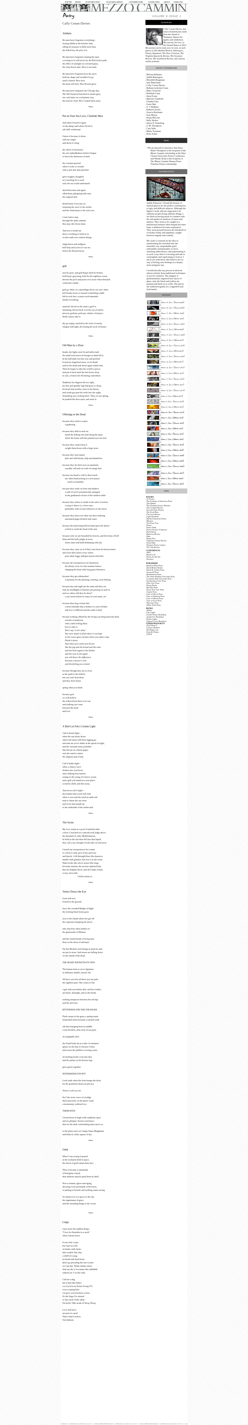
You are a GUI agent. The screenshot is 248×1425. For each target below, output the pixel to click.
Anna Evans (151, 96)
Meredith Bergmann (155, 80)
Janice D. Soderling (155, 123)
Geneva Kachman (154, 112)
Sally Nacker (152, 120)
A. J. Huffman (152, 107)
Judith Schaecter (154, 203)
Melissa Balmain (154, 74)
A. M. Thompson (154, 125)
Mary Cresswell (153, 90)
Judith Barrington (154, 77)
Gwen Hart (151, 104)
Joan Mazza (151, 115)
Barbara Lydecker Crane (157, 88)
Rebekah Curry (153, 93)
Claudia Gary (152, 101)
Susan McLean (153, 117)
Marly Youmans (153, 131)
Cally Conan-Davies (172, 29)
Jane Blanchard (153, 82)
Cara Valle (151, 128)
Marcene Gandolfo (154, 98)
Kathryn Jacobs (153, 109)
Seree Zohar (151, 134)
